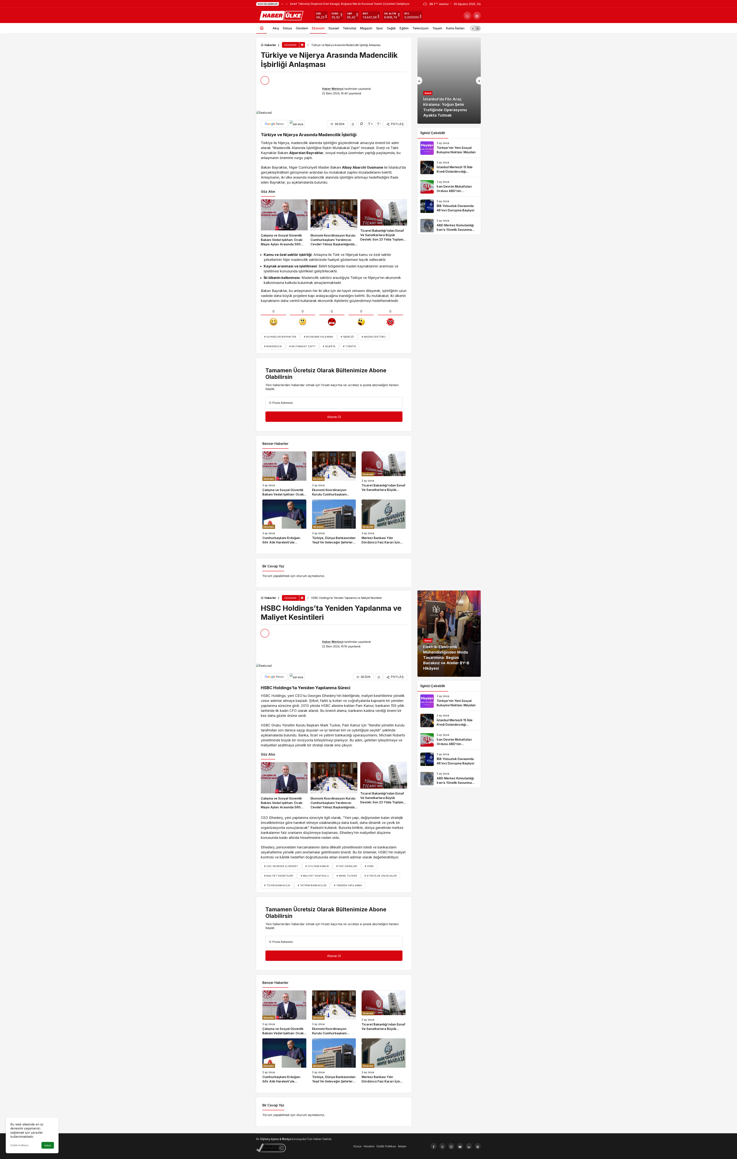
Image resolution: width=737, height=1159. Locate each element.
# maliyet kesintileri (278, 875)
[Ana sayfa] (261, 28)
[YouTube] (460, 1146)
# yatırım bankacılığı (312, 885)
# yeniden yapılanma (348, 885)
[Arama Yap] (467, 15)
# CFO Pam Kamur (317, 866)
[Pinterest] (478, 1146)
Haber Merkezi (333, 89)
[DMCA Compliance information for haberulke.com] (271, 1147)
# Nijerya (329, 346)
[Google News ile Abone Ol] (274, 123)
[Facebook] (433, 1146)
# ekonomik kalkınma (318, 336)
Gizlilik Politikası (19, 1145)
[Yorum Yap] (361, 123)
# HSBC (369, 866)
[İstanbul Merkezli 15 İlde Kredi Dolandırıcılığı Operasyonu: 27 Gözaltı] (449, 167)
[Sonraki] (286, 4)
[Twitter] (442, 1146)
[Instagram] (451, 1146)
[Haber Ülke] (282, 15)
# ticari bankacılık (277, 885)
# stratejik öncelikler (380, 875)
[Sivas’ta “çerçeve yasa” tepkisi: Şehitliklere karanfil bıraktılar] (449, 80)
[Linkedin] (469, 1146)
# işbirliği (347, 336)
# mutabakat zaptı (302, 346)
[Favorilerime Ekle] (353, 123)
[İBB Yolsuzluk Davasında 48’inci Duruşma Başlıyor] (449, 206)
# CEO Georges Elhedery (281, 866)
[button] (477, 15)
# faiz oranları (346, 866)
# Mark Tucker (346, 875)
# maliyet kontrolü (315, 875)
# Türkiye (349, 346)
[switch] (475, 28)
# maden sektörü (374, 336)
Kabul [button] (48, 1145)
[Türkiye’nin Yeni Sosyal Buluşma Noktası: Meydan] (449, 148)
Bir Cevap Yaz (273, 566)
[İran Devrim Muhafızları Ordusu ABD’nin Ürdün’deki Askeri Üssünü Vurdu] (449, 186)
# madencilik (273, 346)
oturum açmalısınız (310, 576)
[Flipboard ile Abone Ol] (296, 123)
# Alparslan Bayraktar (280, 336)
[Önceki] (282, 4)
